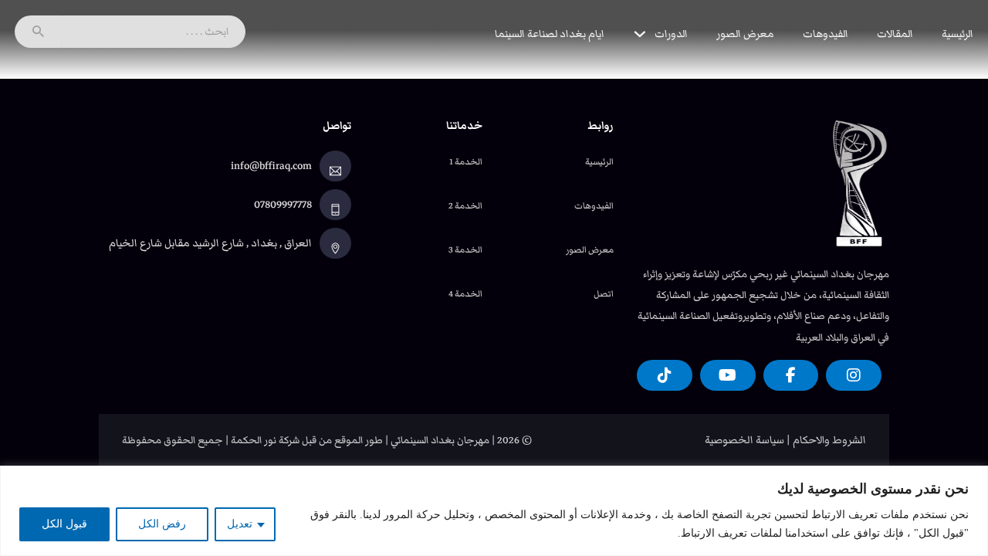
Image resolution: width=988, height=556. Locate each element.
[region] (494, 511)
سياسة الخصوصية (744, 440)
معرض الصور (745, 33)
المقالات (895, 33)
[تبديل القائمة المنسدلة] (640, 34)
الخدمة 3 (465, 249)
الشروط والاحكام (829, 440)
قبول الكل (64, 524)
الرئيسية (957, 33)
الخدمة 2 (465, 205)
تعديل (239, 524)
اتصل (604, 293)
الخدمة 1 (465, 161)
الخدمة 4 (465, 293)
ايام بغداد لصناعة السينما (549, 33)
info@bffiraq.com (271, 166)
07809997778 (283, 204)
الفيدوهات (825, 33)
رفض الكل (162, 524)
